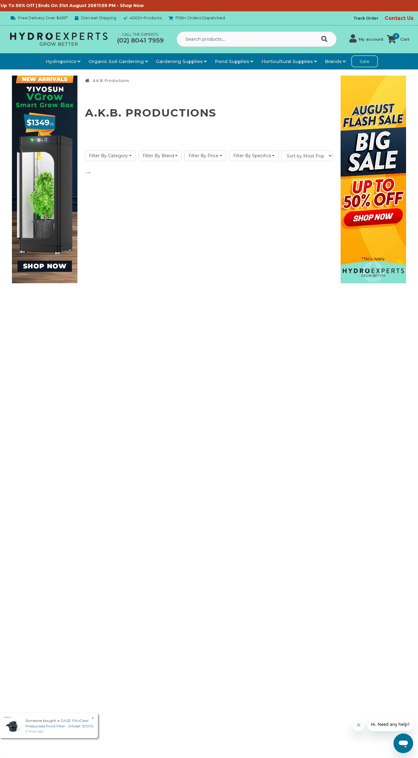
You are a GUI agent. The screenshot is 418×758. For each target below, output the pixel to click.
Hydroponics (61, 61)
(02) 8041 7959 (140, 40)
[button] (366, 39)
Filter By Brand (158, 155)
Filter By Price (203, 155)
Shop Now (117, 5)
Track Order (366, 18)
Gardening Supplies (180, 61)
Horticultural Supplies (287, 61)
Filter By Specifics (252, 155)
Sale (365, 61)
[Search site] (326, 39)
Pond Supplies (232, 61)
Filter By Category (108, 155)
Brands (334, 61)
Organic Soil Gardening (116, 61)
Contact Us (399, 18)
